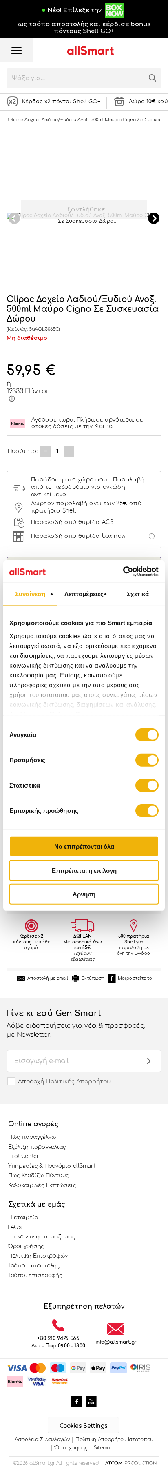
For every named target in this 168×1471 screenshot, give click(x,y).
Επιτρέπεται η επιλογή (84, 870)
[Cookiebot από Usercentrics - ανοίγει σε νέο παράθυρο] (123, 571)
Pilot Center (23, 1156)
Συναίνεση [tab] (30, 593)
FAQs (15, 1227)
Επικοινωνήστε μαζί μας (41, 1237)
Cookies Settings (83, 1426)
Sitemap (104, 1448)
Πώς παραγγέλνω (32, 1137)
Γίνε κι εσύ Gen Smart (76, 1023)
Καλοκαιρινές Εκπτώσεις (42, 1185)
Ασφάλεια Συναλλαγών (42, 1439)
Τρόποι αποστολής (34, 1266)
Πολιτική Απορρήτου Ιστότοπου (114, 1439)
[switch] (147, 760)
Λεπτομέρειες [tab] (84, 593)
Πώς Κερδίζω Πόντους (38, 1175)
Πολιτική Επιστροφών (38, 1256)
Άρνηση (84, 894)
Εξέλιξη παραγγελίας (37, 1147)
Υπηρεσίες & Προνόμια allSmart (51, 1166)
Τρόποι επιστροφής (35, 1275)
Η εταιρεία (23, 1217)
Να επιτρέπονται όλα (84, 846)
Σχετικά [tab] (138, 593)
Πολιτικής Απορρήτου (78, 1081)
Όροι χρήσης (26, 1246)
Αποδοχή (64, 1081)
